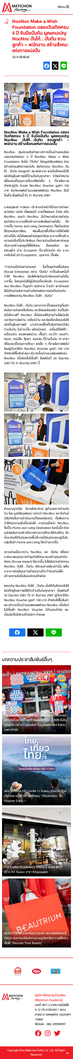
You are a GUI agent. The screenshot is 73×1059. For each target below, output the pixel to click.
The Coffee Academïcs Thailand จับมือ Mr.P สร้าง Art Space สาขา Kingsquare (33, 869)
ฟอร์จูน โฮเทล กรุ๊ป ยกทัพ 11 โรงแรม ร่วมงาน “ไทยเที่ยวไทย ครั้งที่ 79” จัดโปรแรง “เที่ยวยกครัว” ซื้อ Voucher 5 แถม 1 (35, 796)
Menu (62, 7)
